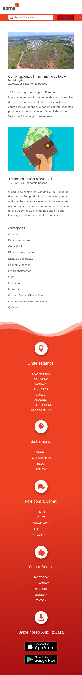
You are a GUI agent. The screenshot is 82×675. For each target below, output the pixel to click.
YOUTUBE (41, 588)
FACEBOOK (41, 577)
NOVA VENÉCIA (41, 410)
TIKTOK (41, 600)
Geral (11, 276)
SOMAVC (41, 469)
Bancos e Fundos (19, 240)
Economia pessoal (36, 83)
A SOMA (41, 451)
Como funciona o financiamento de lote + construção (37, 78)
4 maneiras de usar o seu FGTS (30, 179)
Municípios (15, 289)
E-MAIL (41, 511)
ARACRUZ (41, 399)
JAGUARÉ (41, 384)
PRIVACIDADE (41, 535)
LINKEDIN (41, 594)
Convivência (15, 246)
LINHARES (41, 389)
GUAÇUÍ (41, 394)
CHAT (41, 517)
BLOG (41, 463)
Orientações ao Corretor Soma (27, 301)
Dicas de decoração (20, 258)
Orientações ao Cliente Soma (26, 295)
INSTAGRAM (41, 583)
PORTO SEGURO (41, 405)
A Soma (13, 234)
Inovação (14, 283)
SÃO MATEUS (41, 373)
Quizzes (13, 307)
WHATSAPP (41, 523)
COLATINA (41, 378)
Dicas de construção (21, 252)
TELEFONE (41, 529)
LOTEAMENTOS (41, 457)
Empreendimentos (19, 270)
